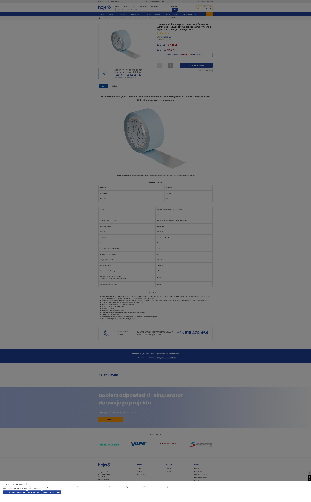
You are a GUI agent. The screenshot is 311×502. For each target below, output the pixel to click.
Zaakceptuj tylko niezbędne (15, 492)
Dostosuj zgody (34, 492)
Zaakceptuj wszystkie (51, 492)
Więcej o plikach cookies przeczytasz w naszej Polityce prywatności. (22, 488)
